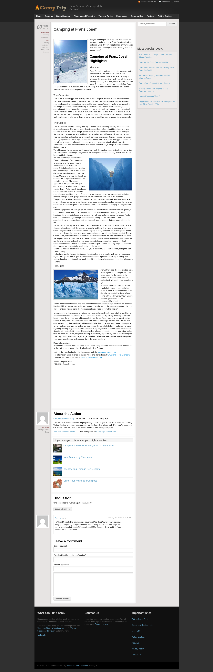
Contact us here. (102, 624)
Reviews (150, 16)
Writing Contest (165, 16)
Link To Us (136, 631)
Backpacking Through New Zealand (82, 469)
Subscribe (42, 635)
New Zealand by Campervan (78, 457)
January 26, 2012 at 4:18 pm (119, 518)
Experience (45, 47)
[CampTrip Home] (50, 7)
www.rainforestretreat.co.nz (92, 357)
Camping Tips (44, 628)
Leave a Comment (62, 509)
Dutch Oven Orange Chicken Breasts (154, 83)
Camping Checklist (60, 628)
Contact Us (136, 655)
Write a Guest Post (140, 619)
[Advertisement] (145, 8)
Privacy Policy (138, 649)
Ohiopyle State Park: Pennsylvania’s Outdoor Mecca (90, 445)
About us (135, 643)
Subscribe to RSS (148, 1)
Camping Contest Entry (63, 418)
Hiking (43, 49)
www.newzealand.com (107, 352)
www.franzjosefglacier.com (119, 355)
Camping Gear (137, 16)
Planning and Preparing (84, 16)
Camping (49, 16)
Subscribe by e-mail (170, 1)
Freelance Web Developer (77, 665)
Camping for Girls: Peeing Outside (153, 62)
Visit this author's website (64, 432)
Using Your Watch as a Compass (80, 481)
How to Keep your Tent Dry (150, 96)
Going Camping (63, 16)
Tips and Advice (106, 16)
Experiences (121, 16)
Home (38, 16)
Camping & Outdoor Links (142, 625)
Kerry (58, 518)
